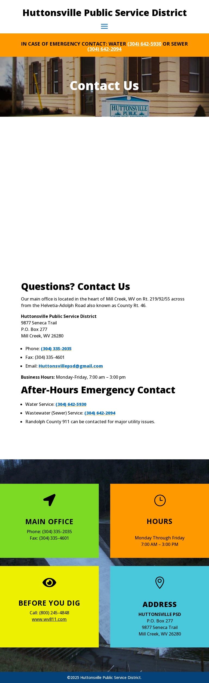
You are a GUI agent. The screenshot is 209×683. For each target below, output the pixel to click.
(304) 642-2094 (104, 49)
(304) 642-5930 (144, 43)
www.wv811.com (49, 619)
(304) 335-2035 (56, 349)
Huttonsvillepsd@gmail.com (71, 366)
